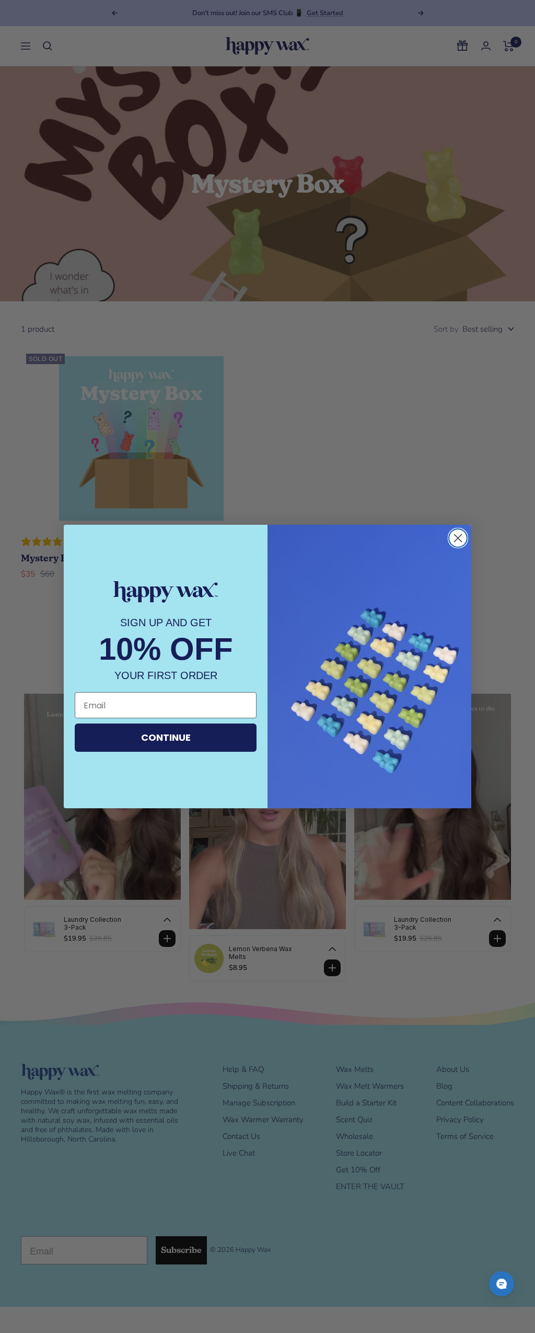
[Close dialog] (458, 538)
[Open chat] (501, 1283)
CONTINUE (166, 737)
